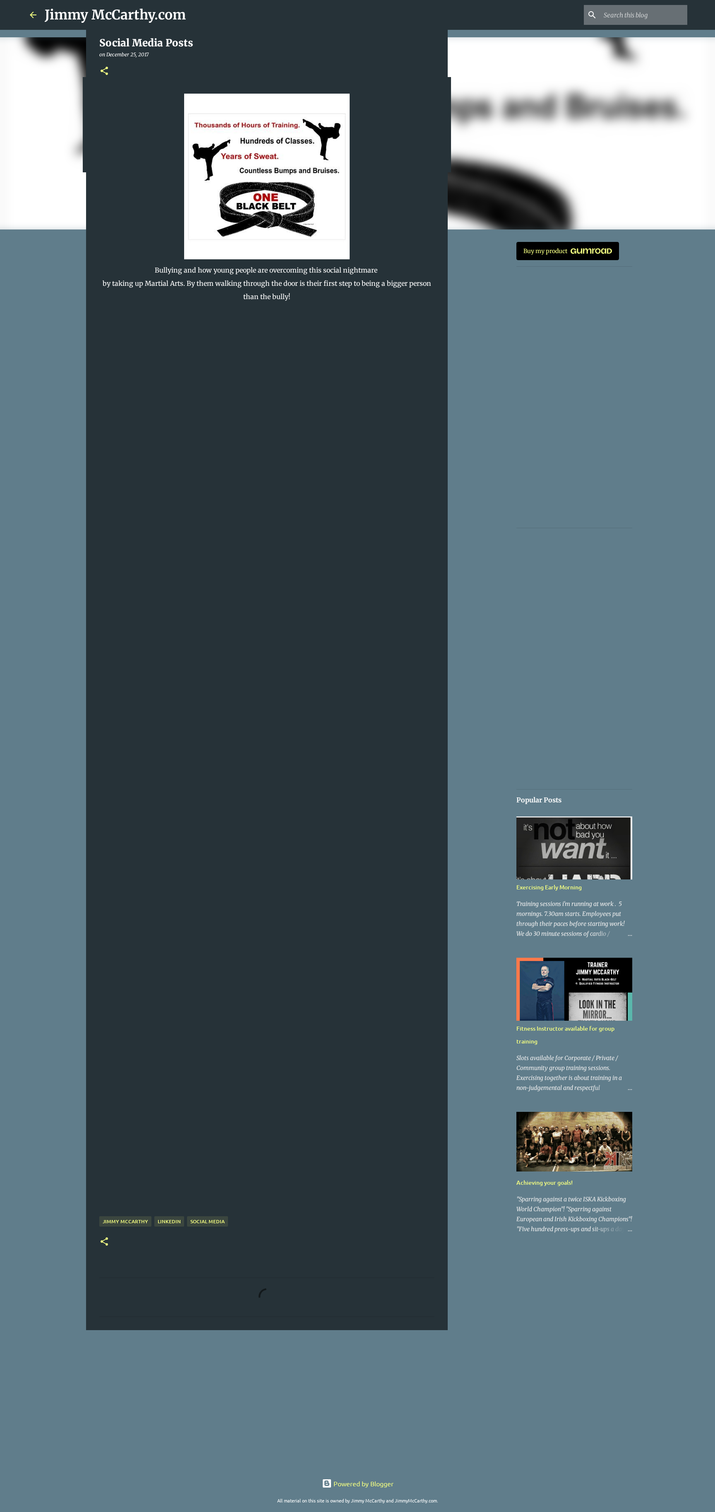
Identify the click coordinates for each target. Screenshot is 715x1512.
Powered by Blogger (362, 1483)
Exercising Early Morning (549, 887)
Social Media (207, 1221)
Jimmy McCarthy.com (115, 15)
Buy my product (545, 251)
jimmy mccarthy (125, 1221)
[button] (104, 71)
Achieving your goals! (544, 1182)
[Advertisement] (267, 1401)
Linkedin (169, 1221)
